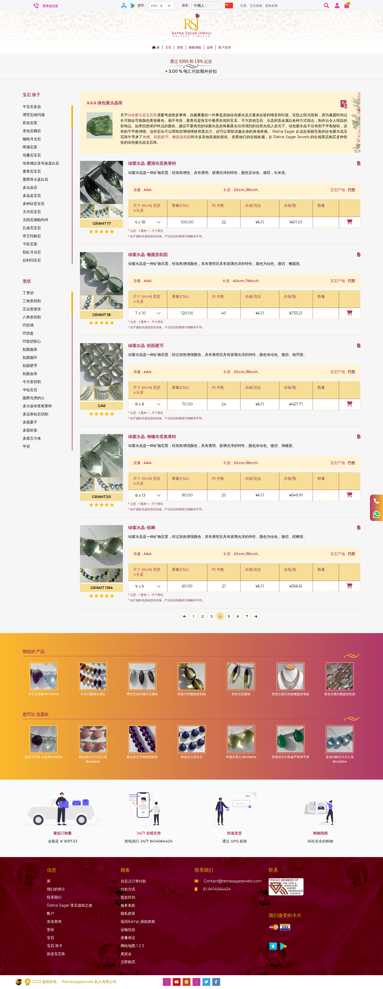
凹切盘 (28, 333)
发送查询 (54, 921)
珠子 (55, 945)
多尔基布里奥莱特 (37, 406)
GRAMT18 (101, 314)
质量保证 (128, 937)
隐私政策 (128, 913)
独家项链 (195, 47)
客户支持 (224, 47)
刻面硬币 (30, 365)
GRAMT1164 (101, 587)
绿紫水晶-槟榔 (141, 527)
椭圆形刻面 (181, 137)
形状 (180, 47)
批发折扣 (128, 897)
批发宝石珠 (56, 953)
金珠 (210, 47)
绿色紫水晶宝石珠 (142, 115)
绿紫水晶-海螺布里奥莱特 (152, 436)
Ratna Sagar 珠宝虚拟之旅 (69, 905)
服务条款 (128, 905)
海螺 (146, 137)
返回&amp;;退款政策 (138, 921)
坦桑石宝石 (32, 155)
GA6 (102, 405)
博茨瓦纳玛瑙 (34, 114)
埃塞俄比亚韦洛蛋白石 (41, 163)
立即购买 (128, 962)
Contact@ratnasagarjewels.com (233, 881)
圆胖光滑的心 (34, 398)
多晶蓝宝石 (32, 195)
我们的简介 (56, 889)
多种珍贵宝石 (34, 203)
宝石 (168, 47)
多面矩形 (30, 430)
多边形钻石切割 (35, 414)
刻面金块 (30, 373)
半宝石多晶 (32, 106)
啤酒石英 (30, 147)
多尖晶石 (30, 187)
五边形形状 (32, 309)
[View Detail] (358, 163)
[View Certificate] (344, 104)
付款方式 (128, 889)
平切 (26, 446)
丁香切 (28, 292)
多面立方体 (32, 438)
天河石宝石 (32, 211)
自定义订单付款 (133, 881)
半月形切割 (32, 381)
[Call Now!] (376, 501)
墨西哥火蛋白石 (35, 179)
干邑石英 (30, 244)
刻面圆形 (30, 349)
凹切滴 (28, 325)
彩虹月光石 (32, 252)
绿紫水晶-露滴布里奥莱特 (152, 163)
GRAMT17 (101, 223)
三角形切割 (32, 301)
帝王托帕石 (32, 236)
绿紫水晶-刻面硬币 (146, 345)
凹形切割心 (32, 341)
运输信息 (128, 929)
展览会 (126, 953)
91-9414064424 (217, 889)
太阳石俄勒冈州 (35, 219)
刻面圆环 (30, 357)
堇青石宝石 (32, 171)
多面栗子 (30, 422)
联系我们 (54, 897)
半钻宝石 (30, 389)
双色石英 (30, 122)
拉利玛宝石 (32, 260)
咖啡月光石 (32, 139)
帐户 (50, 913)
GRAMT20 (101, 496)
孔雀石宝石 (32, 228)
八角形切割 (32, 317)
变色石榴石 (32, 131)
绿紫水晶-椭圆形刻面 (148, 254)
